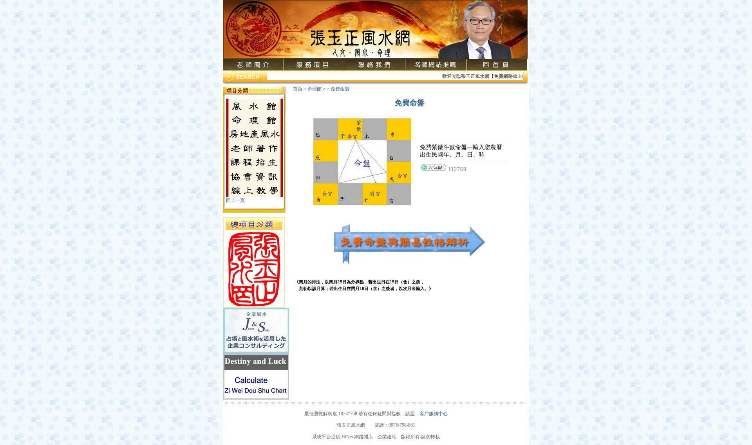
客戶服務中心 (433, 413)
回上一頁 (235, 200)
